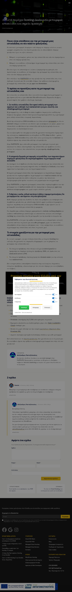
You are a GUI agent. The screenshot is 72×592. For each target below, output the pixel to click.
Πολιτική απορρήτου (27, 312)
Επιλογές (47, 307)
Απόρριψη (36, 307)
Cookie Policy (18, 312)
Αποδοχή (24, 307)
